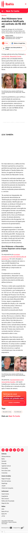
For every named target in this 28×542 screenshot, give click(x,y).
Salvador (4, 461)
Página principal (6, 479)
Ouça (6, 43)
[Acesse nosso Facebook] (6, 449)
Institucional (5, 491)
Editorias (4, 454)
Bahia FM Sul (5, 511)
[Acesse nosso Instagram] (3, 449)
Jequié (3, 486)
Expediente (5, 496)
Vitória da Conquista (7, 488)
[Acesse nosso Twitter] (10, 449)
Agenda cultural (6, 466)
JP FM (3, 516)
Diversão (4, 463)
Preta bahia (5, 468)
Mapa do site (5, 503)
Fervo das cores (6, 470)
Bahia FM (4, 514)
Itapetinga (4, 483)
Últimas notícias (6, 456)
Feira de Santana (6, 481)
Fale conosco (5, 498)
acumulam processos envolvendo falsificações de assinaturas (14, 257)
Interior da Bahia (6, 476)
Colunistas (4, 473)
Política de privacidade (8, 501)
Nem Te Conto (12, 11)
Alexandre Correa (7, 412)
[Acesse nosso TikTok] (14, 449)
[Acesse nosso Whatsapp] (22, 449)
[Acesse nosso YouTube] (18, 449)
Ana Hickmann (17, 412)
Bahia (3, 459)
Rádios (3, 506)
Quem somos (5, 494)
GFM (3, 509)
